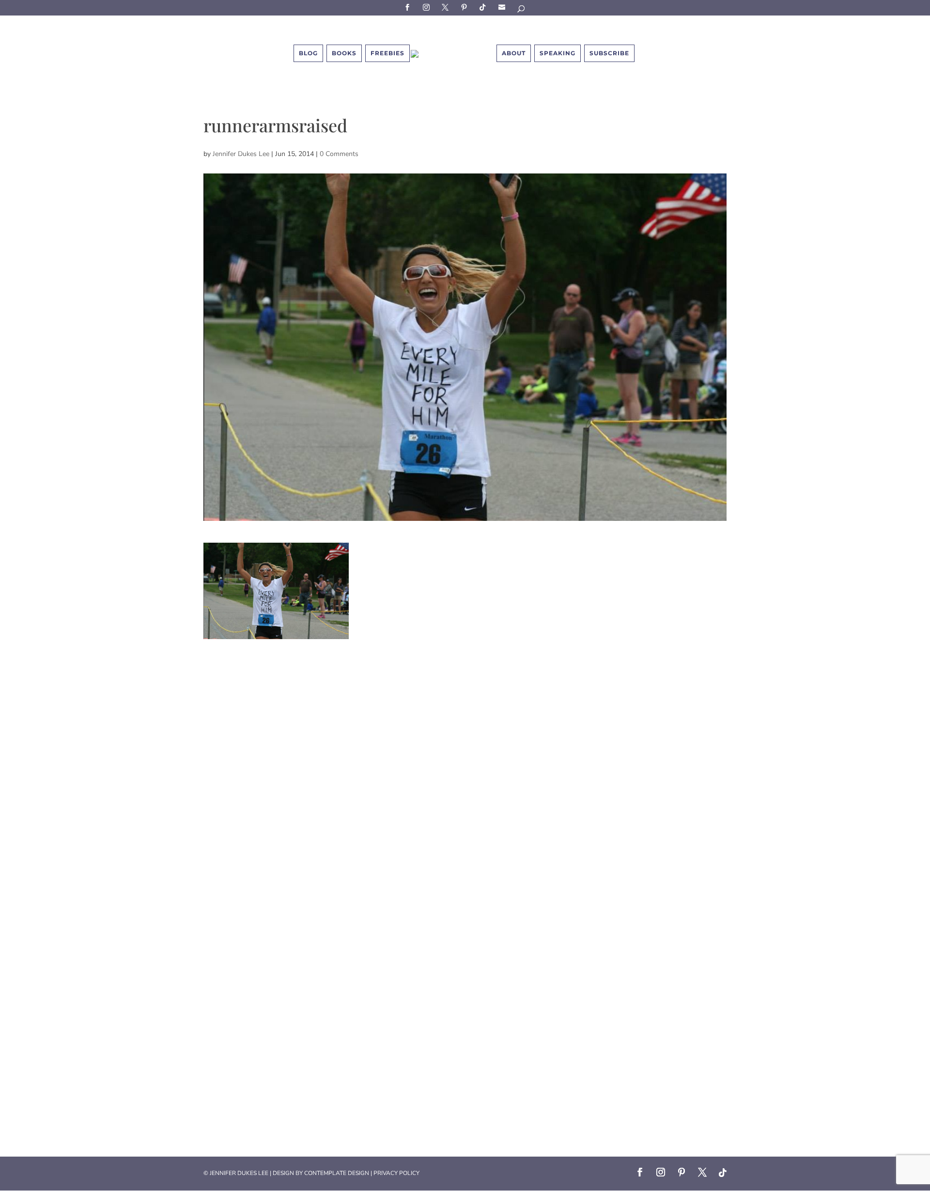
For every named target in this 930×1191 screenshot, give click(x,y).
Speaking (557, 53)
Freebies (387, 53)
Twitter (446, 7)
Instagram (428, 7)
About (514, 53)
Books (344, 53)
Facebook (409, 7)
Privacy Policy (396, 1173)
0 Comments (339, 153)
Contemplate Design (336, 1173)
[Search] (521, 10)
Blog (308, 53)
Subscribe (503, 7)
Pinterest (465, 7)
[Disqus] (465, 760)
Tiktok (484, 7)
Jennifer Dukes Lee (241, 153)
